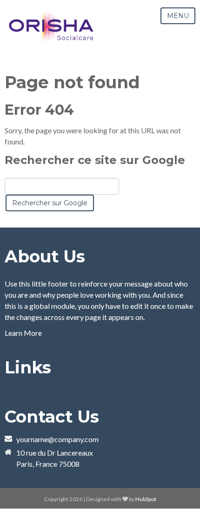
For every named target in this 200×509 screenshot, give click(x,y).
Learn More (23, 332)
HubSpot (145, 499)
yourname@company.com (57, 439)
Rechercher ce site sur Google (95, 160)
